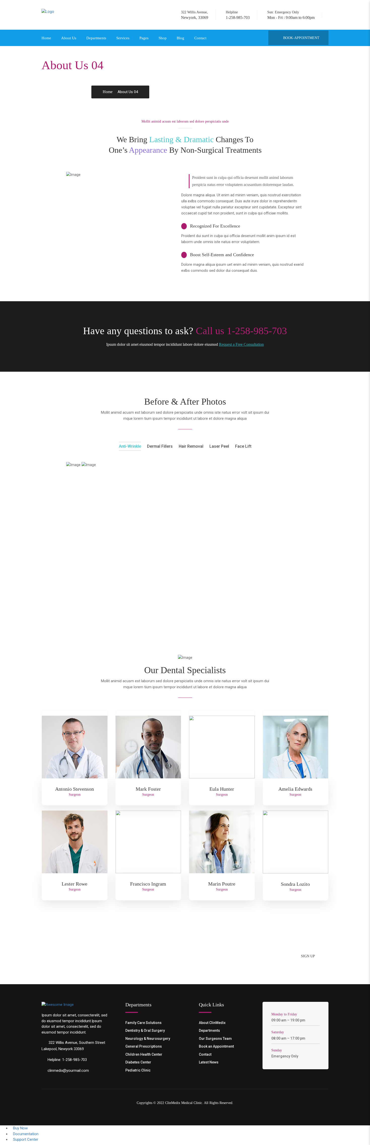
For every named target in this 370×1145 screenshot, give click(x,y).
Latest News (208, 1062)
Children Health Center (143, 1054)
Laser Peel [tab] (219, 446)
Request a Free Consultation (241, 344)
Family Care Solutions (143, 1023)
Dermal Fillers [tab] (160, 446)
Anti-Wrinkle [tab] (130, 446)
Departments (96, 38)
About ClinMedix (212, 1023)
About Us (68, 38)
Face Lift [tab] (243, 446)
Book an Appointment (216, 1046)
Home (46, 38)
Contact (200, 38)
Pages (144, 38)
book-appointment (300, 38)
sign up (308, 956)
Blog (180, 38)
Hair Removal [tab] (191, 446)
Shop (163, 38)
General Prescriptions (143, 1046)
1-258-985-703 (236, 579)
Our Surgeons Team (215, 1039)
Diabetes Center (138, 1062)
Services (122, 38)
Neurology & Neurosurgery (147, 1039)
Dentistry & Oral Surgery (145, 1030)
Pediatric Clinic (138, 1070)
